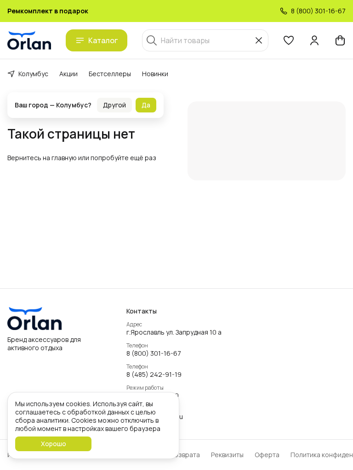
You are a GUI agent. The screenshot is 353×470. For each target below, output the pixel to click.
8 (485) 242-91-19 (154, 374)
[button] (288, 40)
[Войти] (314, 40)
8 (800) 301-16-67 (153, 353)
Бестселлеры (110, 73)
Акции (68, 73)
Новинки (155, 73)
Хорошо (53, 443)
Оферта (267, 455)
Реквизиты (227, 455)
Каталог (103, 40)
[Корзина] (340, 40)
